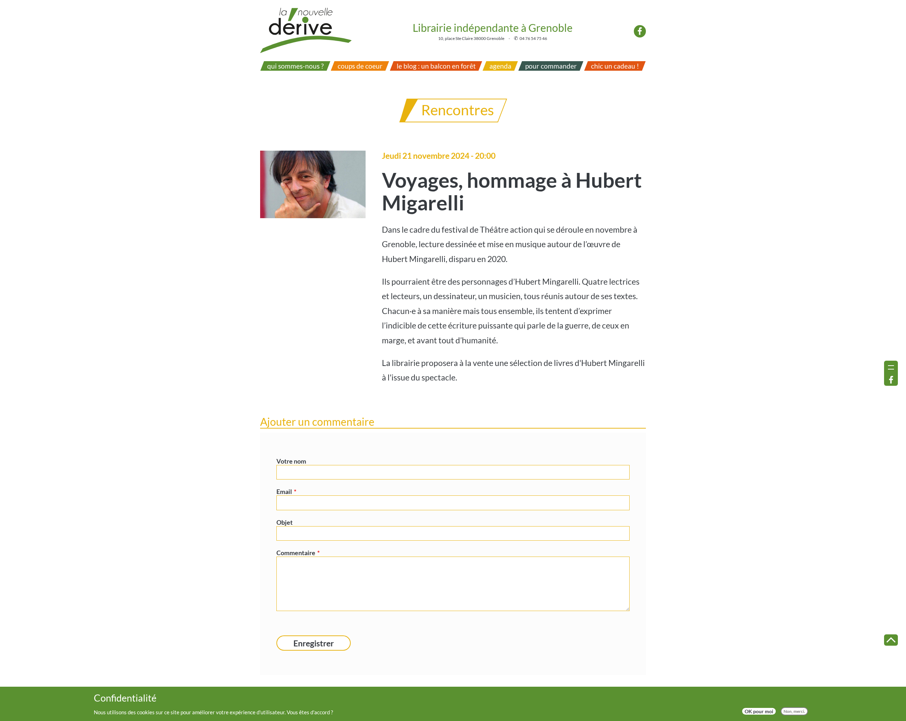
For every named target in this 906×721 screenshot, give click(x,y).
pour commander (551, 66)
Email (284, 491)
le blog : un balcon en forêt (435, 66)
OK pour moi (759, 711)
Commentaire (295, 553)
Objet (284, 522)
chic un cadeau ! (615, 66)
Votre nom (291, 461)
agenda (500, 66)
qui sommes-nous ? (295, 66)
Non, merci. (794, 711)
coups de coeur (360, 66)
